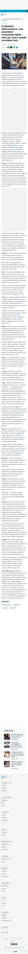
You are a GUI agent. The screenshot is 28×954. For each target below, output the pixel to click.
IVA (2, 900)
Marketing (4, 868)
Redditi (3, 905)
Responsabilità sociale (6, 920)
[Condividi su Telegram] (17, 47)
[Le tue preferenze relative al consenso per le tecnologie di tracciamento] (25, 951)
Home (3, 18)
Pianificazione (4, 800)
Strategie (3, 873)
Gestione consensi (12, 940)
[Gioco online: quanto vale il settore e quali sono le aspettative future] (7, 737)
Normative (4, 903)
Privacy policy (5, 938)
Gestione (3, 834)
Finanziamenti (4, 832)
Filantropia (4, 917)
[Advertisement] (14, 668)
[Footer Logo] (14, 777)
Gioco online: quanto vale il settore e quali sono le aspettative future (17, 736)
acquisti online (17, 604)
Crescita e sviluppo (7, 797)
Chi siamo (5, 939)
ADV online (4, 871)
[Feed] (16, 944)
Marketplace (4, 817)
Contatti (20, 938)
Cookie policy (13, 938)
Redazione (4, 44)
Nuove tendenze (6, 883)
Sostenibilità (4, 790)
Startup (3, 805)
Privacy (3, 861)
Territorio (3, 785)
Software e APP (5, 932)
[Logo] (3, 14)
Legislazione (5, 856)
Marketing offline (5, 876)
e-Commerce (6, 18)
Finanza (4, 829)
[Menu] (25, 14)
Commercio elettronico (6, 859)
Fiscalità (4, 897)
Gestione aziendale (7, 841)
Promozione (4, 788)
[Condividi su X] (11, 47)
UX (2, 822)
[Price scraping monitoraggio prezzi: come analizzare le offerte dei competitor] (7, 746)
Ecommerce (5, 607)
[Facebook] (0, 11)
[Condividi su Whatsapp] (14, 47)
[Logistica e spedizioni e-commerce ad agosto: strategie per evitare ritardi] (7, 765)
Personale (4, 847)
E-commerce (4, 23)
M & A (3, 802)
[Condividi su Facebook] (8, 47)
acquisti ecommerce (7, 604)
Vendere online (5, 820)
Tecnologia (5, 927)
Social (3, 891)
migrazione (12, 607)
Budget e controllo (5, 844)
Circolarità (4, 888)
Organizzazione (5, 849)
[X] (3, 11)
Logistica (3, 815)
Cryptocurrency (5, 885)
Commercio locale (7, 782)
